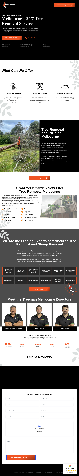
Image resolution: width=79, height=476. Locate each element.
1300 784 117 (31, 38)
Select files (39, 431)
